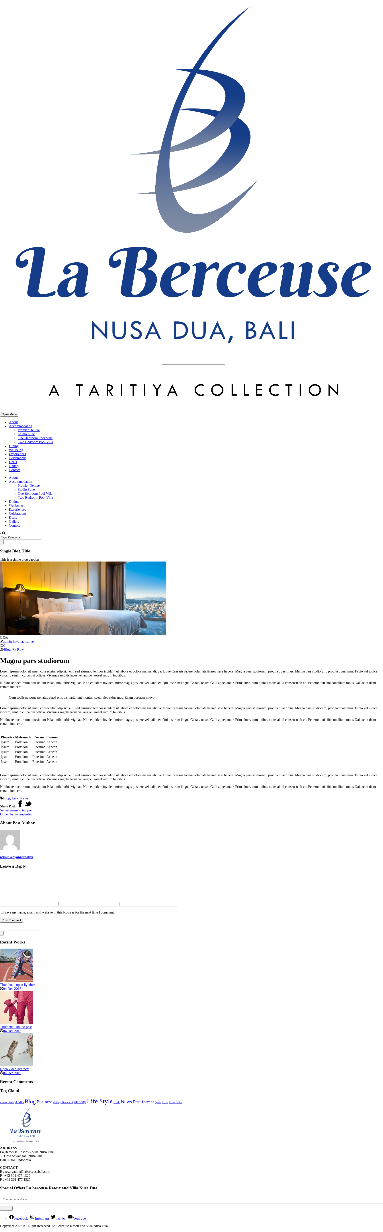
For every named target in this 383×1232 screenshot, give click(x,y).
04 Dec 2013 (12, 989)
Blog (7, 649)
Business (45, 1101)
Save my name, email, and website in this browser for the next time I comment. (59, 912)
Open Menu (9, 414)
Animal (4, 1102)
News (24, 798)
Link (15, 798)
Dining (14, 446)
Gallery (14, 466)
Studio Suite (26, 434)
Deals (13, 462)
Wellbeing (16, 450)
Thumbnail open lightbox (17, 985)
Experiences (17, 454)
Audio (19, 1102)
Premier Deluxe (29, 430)
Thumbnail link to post (16, 1027)
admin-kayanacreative (18, 641)
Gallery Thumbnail (63, 1102)
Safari (165, 1102)
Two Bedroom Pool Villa (35, 442)
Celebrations (17, 458)
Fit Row (18, 649)
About (13, 422)
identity (80, 1102)
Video (179, 1102)
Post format (143, 1101)
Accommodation (20, 426)
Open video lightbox (14, 1069)
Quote (158, 1102)
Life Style (100, 1101)
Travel (172, 1102)
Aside (11, 1102)
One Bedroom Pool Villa (35, 438)
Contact (14, 470)
